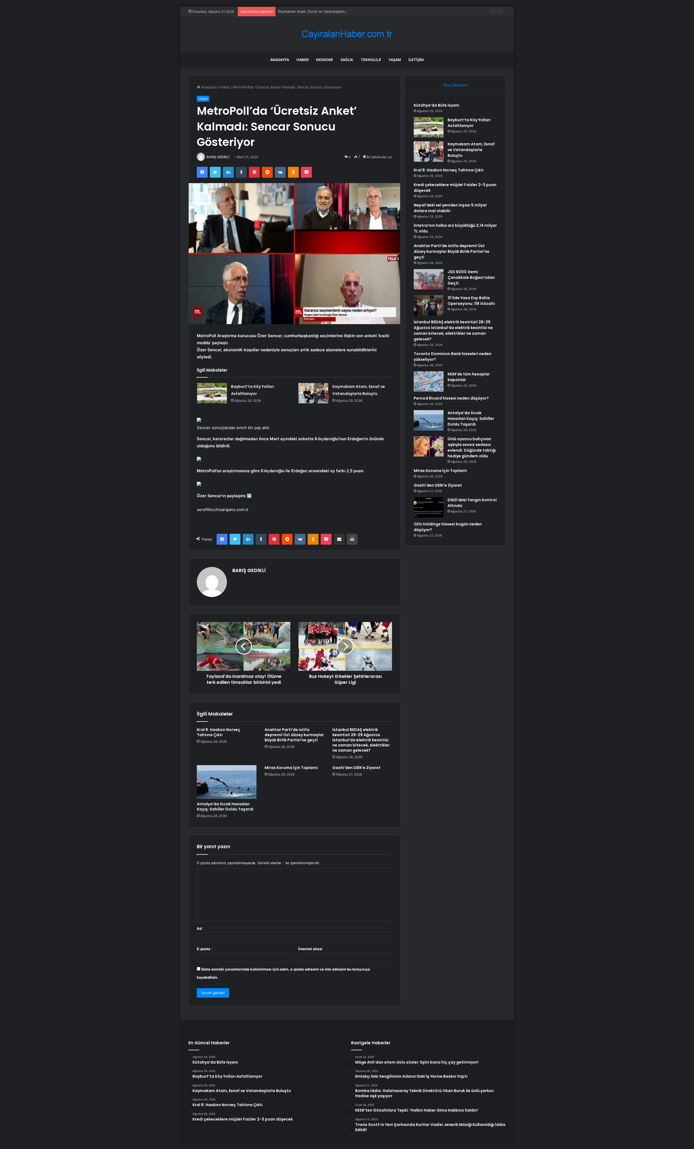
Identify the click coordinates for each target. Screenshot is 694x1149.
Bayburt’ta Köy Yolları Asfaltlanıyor (469, 122)
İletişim (416, 60)
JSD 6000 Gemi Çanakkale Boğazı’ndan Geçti (471, 277)
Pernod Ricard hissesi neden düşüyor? (451, 398)
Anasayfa (279, 60)
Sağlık (346, 60)
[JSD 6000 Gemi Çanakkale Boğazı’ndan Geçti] (429, 279)
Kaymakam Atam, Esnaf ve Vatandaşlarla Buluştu (318, 11)
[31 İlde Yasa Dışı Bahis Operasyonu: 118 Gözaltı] (429, 305)
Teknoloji (371, 60)
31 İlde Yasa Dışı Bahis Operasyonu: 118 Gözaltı (471, 300)
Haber (303, 60)
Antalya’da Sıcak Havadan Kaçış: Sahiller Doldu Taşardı (225, 806)
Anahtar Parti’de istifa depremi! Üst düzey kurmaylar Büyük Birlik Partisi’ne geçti (294, 735)
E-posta (205, 949)
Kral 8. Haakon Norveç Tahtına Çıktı (218, 732)
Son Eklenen (456, 85)
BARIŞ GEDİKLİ (218, 157)
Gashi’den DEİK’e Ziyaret (356, 767)
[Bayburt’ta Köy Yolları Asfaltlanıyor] (212, 393)
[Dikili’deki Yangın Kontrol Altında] (429, 507)
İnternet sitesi (310, 949)
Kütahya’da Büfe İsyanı (436, 105)
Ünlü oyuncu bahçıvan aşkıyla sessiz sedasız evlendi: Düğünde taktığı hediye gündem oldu (472, 447)
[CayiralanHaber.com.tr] (347, 34)
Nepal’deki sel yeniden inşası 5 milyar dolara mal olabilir (450, 207)
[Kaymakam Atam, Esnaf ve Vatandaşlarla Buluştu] (313, 393)
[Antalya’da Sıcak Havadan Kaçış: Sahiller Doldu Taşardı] (226, 782)
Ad (200, 928)
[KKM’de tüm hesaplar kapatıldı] (429, 381)
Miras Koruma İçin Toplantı (291, 767)
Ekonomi (324, 60)
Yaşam (394, 60)
